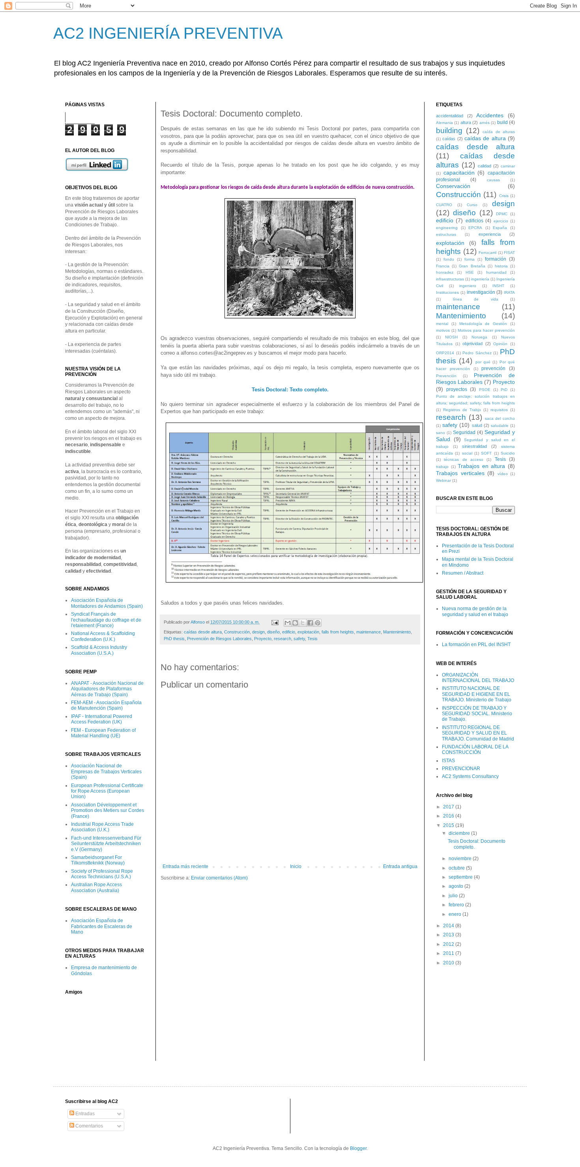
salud (477, 425)
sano (440, 432)
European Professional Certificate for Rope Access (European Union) (107, 791)
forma (469, 259)
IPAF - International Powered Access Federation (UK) (101, 719)
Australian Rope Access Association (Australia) (96, 887)
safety (299, 638)
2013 (449, 935)
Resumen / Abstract (462, 573)
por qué (482, 362)
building (449, 130)
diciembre (460, 833)
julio (454, 895)
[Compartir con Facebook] (310, 623)
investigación (481, 292)
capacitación (459, 172)
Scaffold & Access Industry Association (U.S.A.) (99, 650)
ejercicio (501, 221)
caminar (508, 166)
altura (465, 122)
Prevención (446, 376)
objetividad (472, 343)
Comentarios (88, 1126)
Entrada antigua (400, 866)
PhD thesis (174, 638)
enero (455, 914)
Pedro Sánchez (477, 353)
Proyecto (262, 638)
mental (442, 323)
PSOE (484, 389)
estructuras (446, 234)
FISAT (509, 252)
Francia (442, 266)
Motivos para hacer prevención (486, 330)
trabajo (442, 466)
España (500, 228)
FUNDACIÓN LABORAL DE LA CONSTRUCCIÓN (475, 749)
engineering (447, 228)
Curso (472, 205)
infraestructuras (450, 279)
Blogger (358, 1148)
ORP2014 (445, 353)
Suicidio (508, 453)
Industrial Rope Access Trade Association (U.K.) (102, 826)
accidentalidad (449, 115)
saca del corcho (500, 418)
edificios (474, 221)
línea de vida (475, 299)
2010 (449, 963)
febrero (457, 905)
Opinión (500, 344)
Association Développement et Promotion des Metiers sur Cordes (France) (107, 810)
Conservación (453, 186)
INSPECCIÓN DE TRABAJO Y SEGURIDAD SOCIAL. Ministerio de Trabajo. (477, 713)
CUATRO (444, 205)
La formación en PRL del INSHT (476, 644)
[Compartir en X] (303, 623)
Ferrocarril (487, 252)
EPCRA (475, 228)
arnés (484, 122)
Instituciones (447, 292)
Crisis (504, 196)
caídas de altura (485, 138)
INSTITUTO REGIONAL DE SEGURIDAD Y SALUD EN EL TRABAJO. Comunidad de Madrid (478, 733)
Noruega (479, 337)
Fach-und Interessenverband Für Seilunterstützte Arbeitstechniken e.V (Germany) (106, 843)
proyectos (456, 389)
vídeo (503, 474)
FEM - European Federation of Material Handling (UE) (103, 733)
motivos (443, 330)
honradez (444, 272)
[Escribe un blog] (295, 623)
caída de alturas (499, 132)
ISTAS (448, 760)
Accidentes (489, 115)
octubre (457, 868)
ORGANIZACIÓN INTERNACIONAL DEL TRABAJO (478, 677)
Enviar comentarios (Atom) (219, 878)
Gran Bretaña (472, 266)
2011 (449, 953)
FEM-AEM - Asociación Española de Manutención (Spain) (106, 705)
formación (495, 259)
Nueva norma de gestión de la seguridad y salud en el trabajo (475, 611)
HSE (470, 272)
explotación (308, 632)
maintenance (368, 632)
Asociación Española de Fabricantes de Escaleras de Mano (101, 926)
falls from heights (338, 632)
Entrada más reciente (185, 866)
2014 (449, 925)
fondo (448, 259)
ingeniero (467, 286)
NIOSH (451, 337)
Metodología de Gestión (483, 323)
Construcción (237, 632)
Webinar (443, 480)
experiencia (490, 234)
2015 (449, 825)
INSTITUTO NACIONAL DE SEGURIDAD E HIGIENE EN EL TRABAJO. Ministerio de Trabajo (476, 694)
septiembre (461, 877)
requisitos (499, 410)
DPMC (501, 214)
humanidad (496, 272)
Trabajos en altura (481, 466)
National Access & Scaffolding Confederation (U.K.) (103, 636)
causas (493, 180)
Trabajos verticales (460, 473)
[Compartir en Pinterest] (318, 623)
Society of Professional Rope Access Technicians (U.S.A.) (102, 873)
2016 (449, 816)
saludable (500, 425)
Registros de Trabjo (462, 410)
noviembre (461, 858)
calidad (484, 165)
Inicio (295, 866)
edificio (288, 632)
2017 (449, 807)
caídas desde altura (203, 632)
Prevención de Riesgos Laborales (219, 638)
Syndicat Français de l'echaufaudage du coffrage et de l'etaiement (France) (106, 619)
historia (501, 266)
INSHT (498, 286)
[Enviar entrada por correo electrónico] (274, 622)
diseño (273, 632)
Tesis (312, 638)
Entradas (84, 1113)
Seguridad (464, 432)
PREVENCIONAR (461, 768)
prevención (493, 368)
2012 (449, 944)
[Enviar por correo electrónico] (288, 623)
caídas (448, 138)
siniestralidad (474, 446)
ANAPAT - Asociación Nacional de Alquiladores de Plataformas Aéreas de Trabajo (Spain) (107, 688)
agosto (456, 886)
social (467, 453)
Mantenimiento (397, 632)
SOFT (486, 453)
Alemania (444, 122)
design (258, 632)
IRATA (509, 292)
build (502, 122)
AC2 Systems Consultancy (470, 776)
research (282, 638)
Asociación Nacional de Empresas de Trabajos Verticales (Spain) (106, 771)
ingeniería (480, 279)
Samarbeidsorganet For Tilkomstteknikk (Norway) (98, 860)
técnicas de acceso (463, 459)
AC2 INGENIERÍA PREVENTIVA (168, 33)
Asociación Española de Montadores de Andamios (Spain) (107, 603)
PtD (504, 389)
